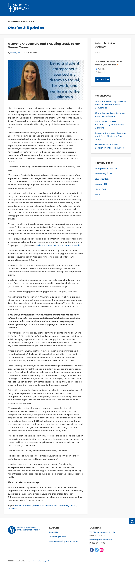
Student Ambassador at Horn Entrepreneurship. (58, 245)
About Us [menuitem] (53, 532)
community (63, 505)
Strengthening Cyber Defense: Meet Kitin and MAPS (110, 114)
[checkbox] (111, 70)
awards (101, 184)
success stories (49, 505)
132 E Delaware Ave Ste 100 (102, 532)
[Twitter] (97, 551)
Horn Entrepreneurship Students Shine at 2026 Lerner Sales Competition (110, 104)
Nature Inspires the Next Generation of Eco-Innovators (109, 146)
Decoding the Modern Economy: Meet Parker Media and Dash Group (110, 136)
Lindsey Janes (16, 52)
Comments (36, 561)
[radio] (111, 68)
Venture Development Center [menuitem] (63, 541)
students (12, 508)
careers (37, 505)
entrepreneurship (23, 505)
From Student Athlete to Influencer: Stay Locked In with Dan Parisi (109, 124)
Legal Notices (48, 561)
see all (98, 194)
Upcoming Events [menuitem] (57, 536)
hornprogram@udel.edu (101, 539)
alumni (73, 505)
